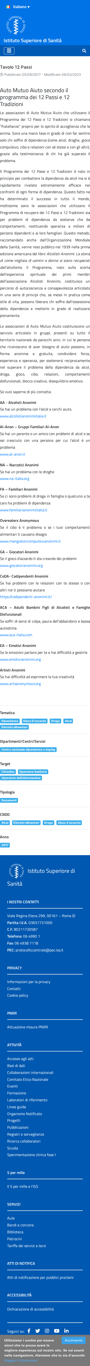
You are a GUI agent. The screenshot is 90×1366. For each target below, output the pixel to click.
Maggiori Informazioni (20, 1360)
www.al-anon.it (12, 454)
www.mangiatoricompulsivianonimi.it (30, 541)
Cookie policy (17, 995)
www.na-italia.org (14, 478)
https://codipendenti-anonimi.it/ (26, 596)
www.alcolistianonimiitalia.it (23, 416)
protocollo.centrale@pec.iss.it (39, 950)
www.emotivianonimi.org (20, 659)
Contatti (14, 988)
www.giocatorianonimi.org (21, 565)
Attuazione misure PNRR (27, 1027)
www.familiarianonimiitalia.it (23, 510)
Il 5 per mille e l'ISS (22, 1186)
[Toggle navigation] (9, 50)
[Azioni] (8, 6)
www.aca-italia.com (16, 635)
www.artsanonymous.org (20, 683)
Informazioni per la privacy (28, 982)
